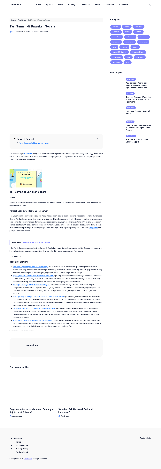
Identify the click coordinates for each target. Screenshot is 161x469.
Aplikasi (49, 4)
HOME (38, 4)
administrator (32, 345)
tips (127, 62)
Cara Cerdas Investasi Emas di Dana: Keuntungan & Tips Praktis (138, 127)
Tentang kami (22, 452)
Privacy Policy (22, 448)
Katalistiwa (15, 4)
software (139, 57)
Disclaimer (17, 438)
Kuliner (124, 47)
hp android (116, 37)
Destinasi (138, 27)
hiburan (138, 32)
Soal (128, 57)
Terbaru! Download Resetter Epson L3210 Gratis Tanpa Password (138, 99)
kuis (114, 47)
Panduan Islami (138, 52)
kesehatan (129, 42)
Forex (60, 4)
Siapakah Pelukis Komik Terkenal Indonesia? (75, 411)
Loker (135, 47)
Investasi (109, 4)
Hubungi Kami (22, 445)
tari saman (14, 331)
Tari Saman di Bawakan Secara (32, 26)
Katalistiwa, (28, 154)
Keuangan (72, 4)
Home (18, 442)
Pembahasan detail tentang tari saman (34, 143)
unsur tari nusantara (27, 331)
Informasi (130, 37)
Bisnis (97, 4)
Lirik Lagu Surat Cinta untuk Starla (138, 112)
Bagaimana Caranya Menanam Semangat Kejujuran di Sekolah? (32, 411)
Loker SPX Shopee (119, 52)
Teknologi (116, 62)
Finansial (86, 4)
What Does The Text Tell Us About (36, 242)
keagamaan (93, 228)
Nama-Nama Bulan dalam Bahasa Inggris (137, 140)
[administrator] (20, 347)
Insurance (143, 37)
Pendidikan (123, 4)
